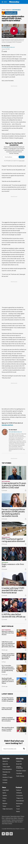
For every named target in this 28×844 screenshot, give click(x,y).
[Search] (24, 748)
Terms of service (6, 816)
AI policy (20, 821)
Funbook (18, 790)
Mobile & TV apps (7, 777)
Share (5, 51)
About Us (5, 761)
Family (18, 806)
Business (5, 803)
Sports (4, 792)
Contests (5, 780)
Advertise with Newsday (8, 821)
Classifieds (19, 773)
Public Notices (20, 776)
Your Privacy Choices (7, 823)
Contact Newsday (6, 820)
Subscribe (5, 764)
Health (8, 9)
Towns (4, 806)
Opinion (5, 795)
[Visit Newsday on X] (7, 833)
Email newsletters (7, 769)
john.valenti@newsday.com (8, 47)
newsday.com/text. (7, 425)
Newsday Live (6, 772)
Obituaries (19, 792)
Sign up (22, 157)
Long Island (6, 790)
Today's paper (6, 766)
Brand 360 (19, 764)
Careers (5, 774)
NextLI (18, 811)
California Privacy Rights (11, 818)
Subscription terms (15, 816)
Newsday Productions (19, 767)
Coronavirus (16, 9)
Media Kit (19, 761)
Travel (18, 809)
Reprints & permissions (17, 820)
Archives (5, 782)
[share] (25, 490)
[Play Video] (14, 31)
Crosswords (19, 795)
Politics (5, 798)
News (3, 9)
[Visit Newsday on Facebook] (3, 833)
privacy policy (21, 160)
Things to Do (19, 798)
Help (16, 821)
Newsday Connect (21, 770)
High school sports (8, 809)
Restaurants (19, 803)
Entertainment (20, 800)
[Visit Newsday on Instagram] (11, 833)
